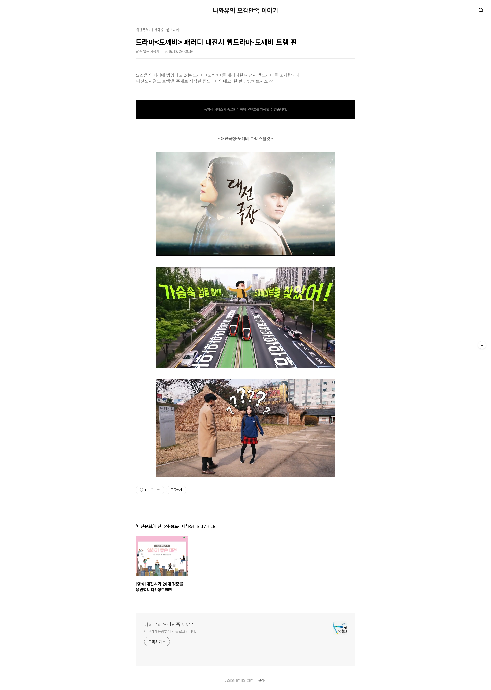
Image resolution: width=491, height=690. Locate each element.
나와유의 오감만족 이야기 (245, 10)
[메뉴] (13, 10)
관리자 (262, 680)
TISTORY (246, 680)
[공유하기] (152, 490)
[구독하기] (482, 345)
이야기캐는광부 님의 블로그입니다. (170, 631)
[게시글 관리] (158, 490)
